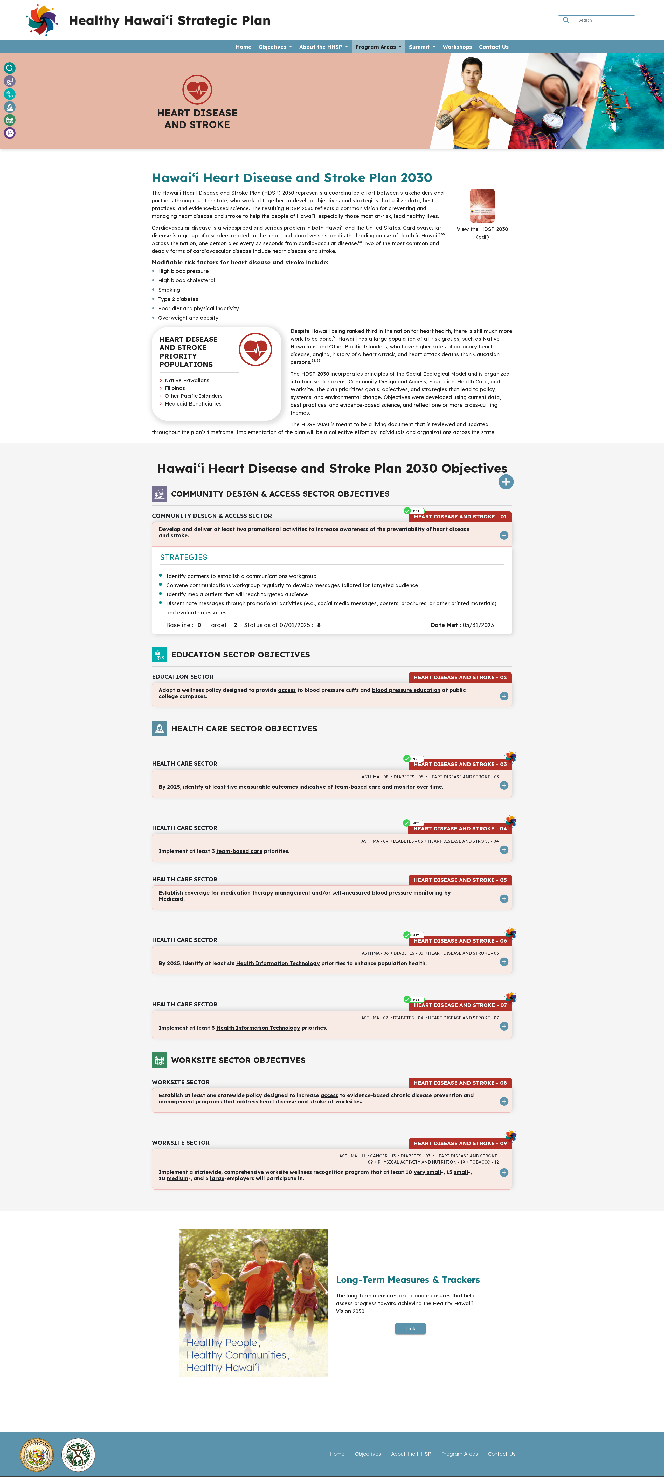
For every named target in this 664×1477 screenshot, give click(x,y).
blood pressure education (406, 690)
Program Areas (376, 47)
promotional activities (274, 603)
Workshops (457, 47)
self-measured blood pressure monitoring (387, 892)
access (287, 690)
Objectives (273, 47)
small (461, 1172)
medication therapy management (265, 892)
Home (245, 46)
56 (360, 242)
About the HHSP (321, 47)
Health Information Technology (278, 963)
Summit (420, 47)
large (217, 1178)
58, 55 (316, 360)
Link (410, 1328)
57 (335, 337)
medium (177, 1178)
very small (427, 1172)
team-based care (357, 787)
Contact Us (494, 47)
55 (443, 234)
